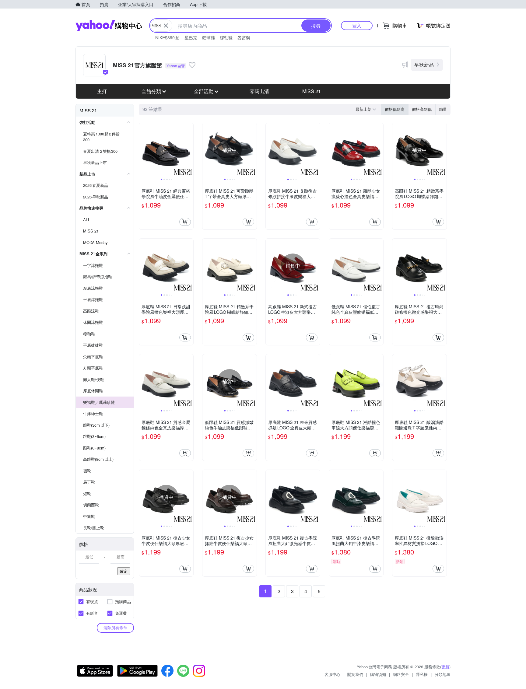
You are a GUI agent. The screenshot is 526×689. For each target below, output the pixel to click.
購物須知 (378, 674)
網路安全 (401, 674)
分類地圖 (443, 674)
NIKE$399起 (167, 37)
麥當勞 (243, 37)
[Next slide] (189, 150)
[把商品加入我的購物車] (185, 222)
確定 (124, 571)
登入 (356, 25)
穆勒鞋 (226, 37)
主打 (102, 91)
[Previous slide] (143, 150)
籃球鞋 (208, 37)
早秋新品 (424, 64)
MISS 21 (311, 91)
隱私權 (422, 674)
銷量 (443, 109)
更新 (445, 667)
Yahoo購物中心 (108, 25)
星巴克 (190, 37)
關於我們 (355, 674)
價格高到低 (422, 109)
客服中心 (332, 674)
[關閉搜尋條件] (166, 25)
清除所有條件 (115, 628)
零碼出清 (259, 91)
